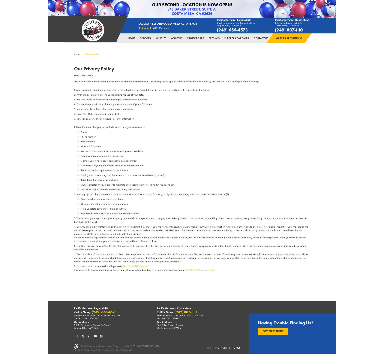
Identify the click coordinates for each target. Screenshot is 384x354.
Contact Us (261, 38)
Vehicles (161, 38)
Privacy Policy (93, 54)
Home (131, 38)
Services (145, 38)
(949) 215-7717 (130, 266)
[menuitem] (131, 38)
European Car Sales (236, 38)
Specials (214, 38)
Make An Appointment (289, 38)
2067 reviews (161, 28)
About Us (176, 38)
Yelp (89, 336)
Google (83, 336)
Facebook (77, 336)
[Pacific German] (93, 30)
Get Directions (273, 331)
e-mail (144, 266)
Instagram (101, 336)
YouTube (95, 336)
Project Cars (195, 38)
